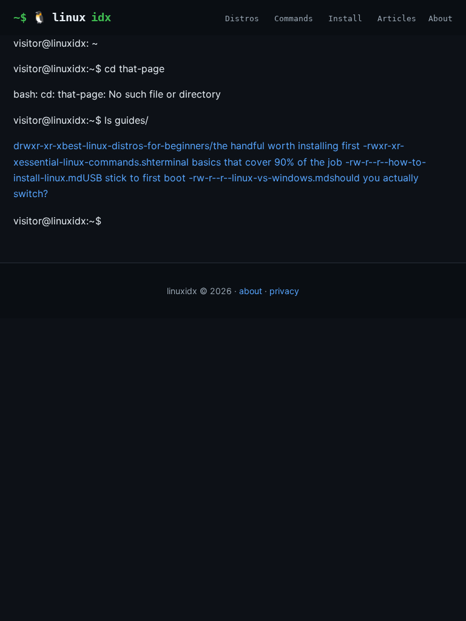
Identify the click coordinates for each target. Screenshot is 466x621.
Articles (396, 18)
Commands (293, 18)
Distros (242, 18)
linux (71, 17)
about (250, 291)
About (440, 18)
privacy (284, 291)
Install (345, 18)
